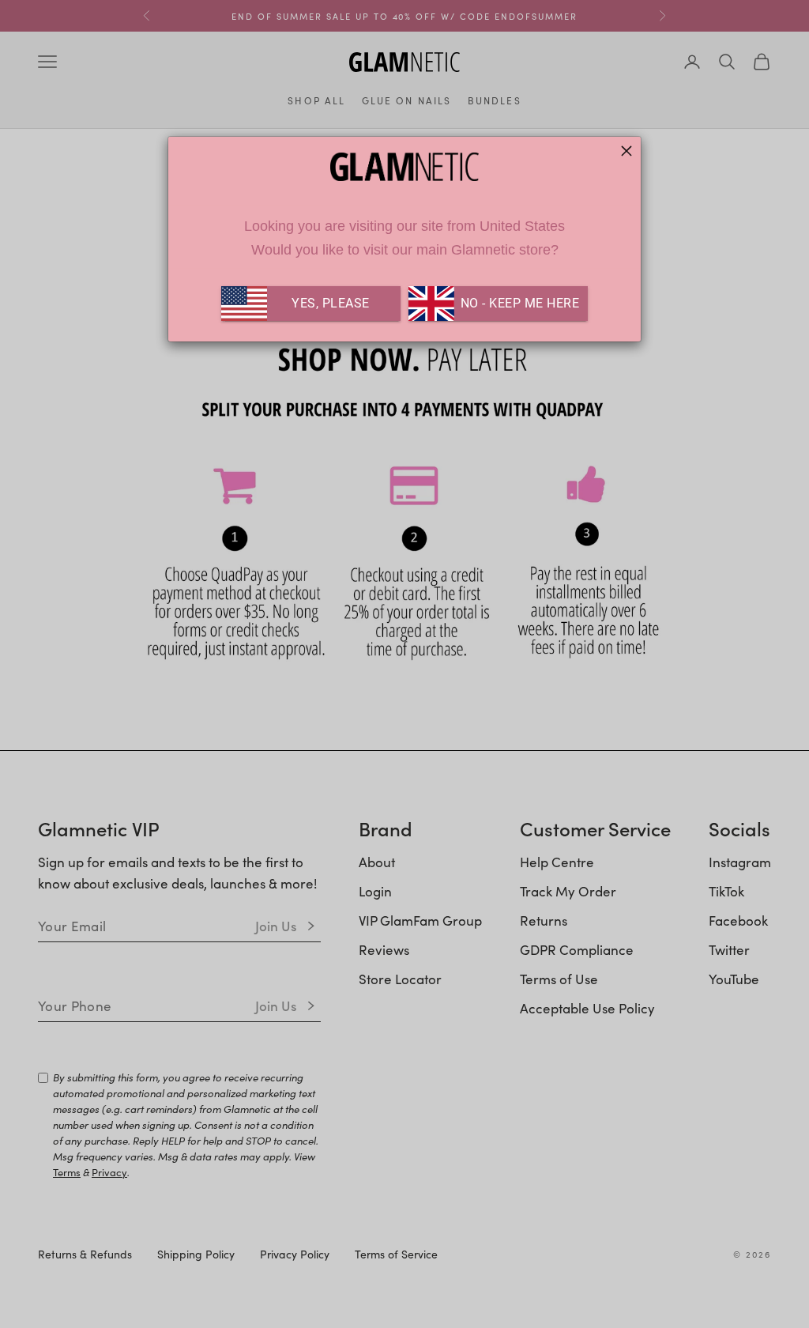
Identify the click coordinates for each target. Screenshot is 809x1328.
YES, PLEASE (331, 303)
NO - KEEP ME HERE (518, 303)
